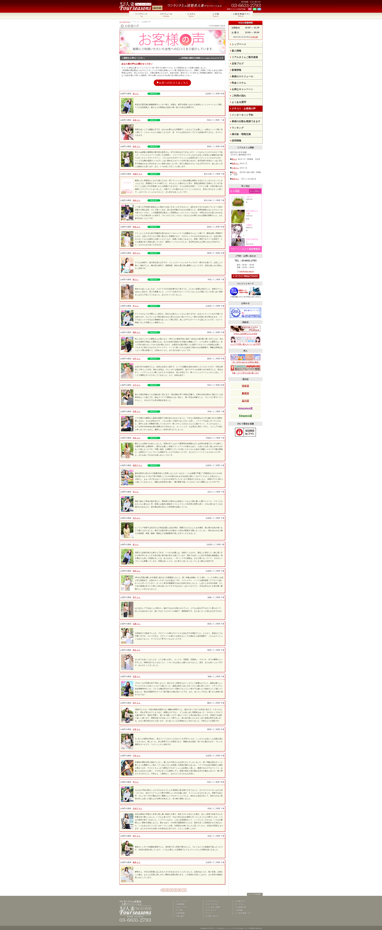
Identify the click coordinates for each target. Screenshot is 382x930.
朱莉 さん (136, 227)
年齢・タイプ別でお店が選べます (245, 373)
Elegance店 (245, 415)
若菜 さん (136, 120)
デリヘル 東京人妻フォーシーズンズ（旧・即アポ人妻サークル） (230, 928)
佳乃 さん (136, 518)
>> (184, 890)
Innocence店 (245, 408)
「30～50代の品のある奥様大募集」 (245, 362)
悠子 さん (136, 703)
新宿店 (245, 393)
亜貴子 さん (137, 465)
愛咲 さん (136, 332)
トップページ (124, 22)
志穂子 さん (137, 174)
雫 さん (136, 306)
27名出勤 (254, 37)
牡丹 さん (136, 359)
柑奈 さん (136, 650)
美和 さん (136, 571)
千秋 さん (136, 756)
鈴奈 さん (136, 438)
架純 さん (136, 200)
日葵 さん (136, 729)
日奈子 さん (137, 808)
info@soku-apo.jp (246, 271)
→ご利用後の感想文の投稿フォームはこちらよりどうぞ (200, 58)
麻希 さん (136, 862)
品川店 (245, 401)
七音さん (235, 168)
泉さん (234, 159)
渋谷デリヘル (236, 249)
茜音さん (235, 179)
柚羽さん (235, 163)
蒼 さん (136, 94)
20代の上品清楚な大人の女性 (245, 334)
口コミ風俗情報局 (251, 249)
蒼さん (234, 172)
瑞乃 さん (136, 253)
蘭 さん (136, 279)
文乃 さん (136, 385)
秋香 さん (136, 411)
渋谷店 (245, 386)
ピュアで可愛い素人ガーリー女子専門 (245, 344)
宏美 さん (136, 676)
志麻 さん (136, 624)
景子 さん (136, 597)
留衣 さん (136, 146)
